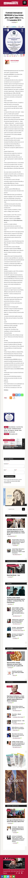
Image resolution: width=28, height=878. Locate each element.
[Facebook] (2, 876)
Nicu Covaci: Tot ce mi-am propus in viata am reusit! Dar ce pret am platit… (18, 735)
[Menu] (25, 3)
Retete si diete (10, 653)
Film (8, 588)
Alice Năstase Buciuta (11, 536)
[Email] (13, 876)
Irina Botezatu (15, 638)
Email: (15, 470)
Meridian (16, 430)
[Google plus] (13, 395)
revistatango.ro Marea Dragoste (18, 630)
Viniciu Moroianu (12, 432)
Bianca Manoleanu (12, 426)
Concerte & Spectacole (9, 440)
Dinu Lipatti (9, 428)
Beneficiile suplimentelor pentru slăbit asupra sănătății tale (18, 672)
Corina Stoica (10, 702)
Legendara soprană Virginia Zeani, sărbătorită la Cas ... (12, 447)
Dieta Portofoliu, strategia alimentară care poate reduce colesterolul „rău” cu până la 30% (15, 664)
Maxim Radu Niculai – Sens (13, 575)
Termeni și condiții (11, 873)
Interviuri (9, 520)
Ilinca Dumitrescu (11, 430)
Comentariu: (6, 463)
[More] (11, 397)
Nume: (5, 470)
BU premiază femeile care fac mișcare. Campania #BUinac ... (13, 866)
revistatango (14, 22)
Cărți (8, 810)
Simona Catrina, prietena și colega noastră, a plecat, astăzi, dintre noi (18, 707)
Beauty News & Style (8, 859)
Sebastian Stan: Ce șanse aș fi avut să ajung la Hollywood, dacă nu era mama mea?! (18, 621)
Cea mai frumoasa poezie (12, 565)
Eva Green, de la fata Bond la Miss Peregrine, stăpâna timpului (17, 635)
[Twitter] (19, 395)
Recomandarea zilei (13, 434)
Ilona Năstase (10, 604)
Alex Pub (14, 675)
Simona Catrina (15, 730)
